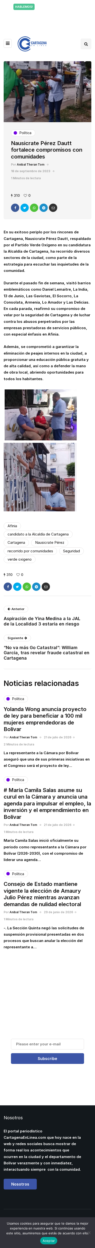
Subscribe (47, 1058)
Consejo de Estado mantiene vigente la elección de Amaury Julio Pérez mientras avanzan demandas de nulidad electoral (42, 894)
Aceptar (49, 1241)
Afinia (12, 526)
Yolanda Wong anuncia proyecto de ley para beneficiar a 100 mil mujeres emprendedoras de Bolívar (45, 719)
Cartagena (16, 542)
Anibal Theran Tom (30, 164)
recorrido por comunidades (30, 551)
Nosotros (20, 1184)
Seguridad (71, 551)
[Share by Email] (53, 208)
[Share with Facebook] (15, 208)
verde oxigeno (20, 559)
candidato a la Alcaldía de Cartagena (38, 534)
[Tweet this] (24, 208)
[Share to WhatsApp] (34, 208)
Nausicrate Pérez (49, 542)
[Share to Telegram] (43, 208)
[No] (88, 1232)
